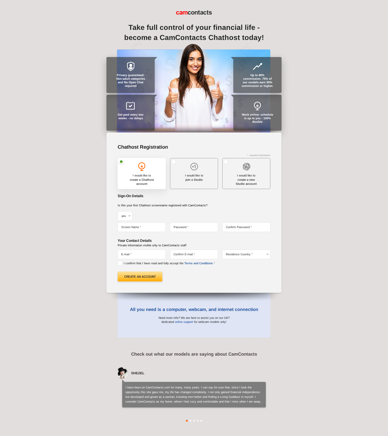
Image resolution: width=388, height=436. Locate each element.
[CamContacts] (194, 12)
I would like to (142, 179)
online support (184, 322)
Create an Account (140, 276)
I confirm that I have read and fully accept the (168, 263)
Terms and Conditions (198, 263)
